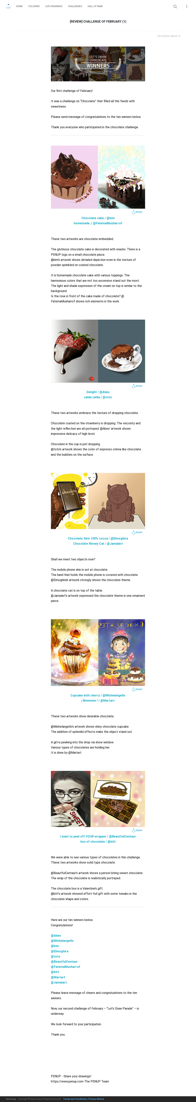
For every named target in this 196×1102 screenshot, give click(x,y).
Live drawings (53, 6)
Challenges (75, 6)
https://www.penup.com (67, 1081)
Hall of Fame (95, 6)
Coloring (34, 6)
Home (19, 6)
